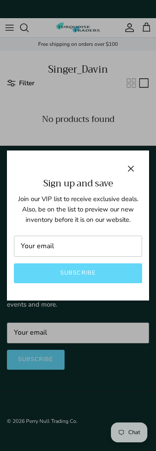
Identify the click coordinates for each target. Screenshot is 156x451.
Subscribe (77, 273)
